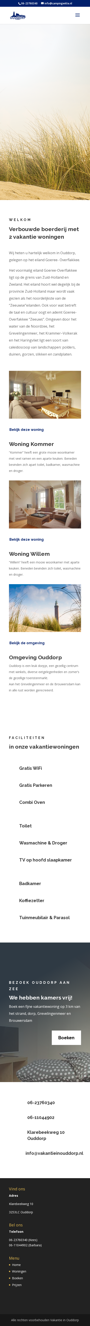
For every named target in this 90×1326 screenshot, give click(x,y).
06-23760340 (18, 1240)
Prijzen (17, 1285)
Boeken (45, 181)
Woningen (19, 1271)
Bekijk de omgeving (27, 643)
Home (16, 1265)
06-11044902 (18, 1245)
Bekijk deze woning (26, 430)
